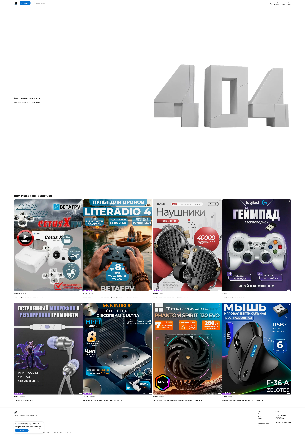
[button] (276, 3)
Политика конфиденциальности (62, 432)
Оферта (49, 432)
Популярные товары (263, 423)
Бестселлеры (261, 426)
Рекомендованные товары (265, 421)
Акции (259, 416)
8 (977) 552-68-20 (281, 415)
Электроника (261, 414)
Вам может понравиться (33, 195)
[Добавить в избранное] (81, 201)
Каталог (26, 3)
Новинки (260, 418)
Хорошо (22, 430)
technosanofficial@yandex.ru (283, 422)
